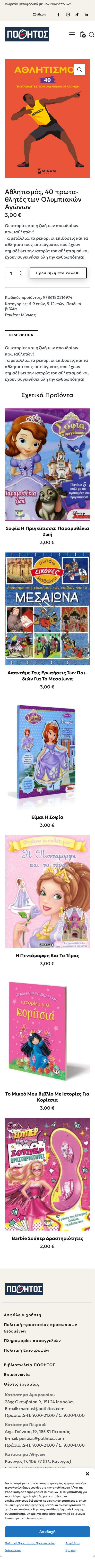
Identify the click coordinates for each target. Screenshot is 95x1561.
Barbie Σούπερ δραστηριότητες (47, 1238)
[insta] (67, 14)
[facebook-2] (58, 14)
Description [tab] (21, 335)
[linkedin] (86, 14)
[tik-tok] (77, 14)
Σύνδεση (39, 14)
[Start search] (91, 34)
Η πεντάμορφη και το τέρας (47, 955)
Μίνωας (28, 314)
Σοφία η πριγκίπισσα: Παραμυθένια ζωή (47, 531)
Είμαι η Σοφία (47, 817)
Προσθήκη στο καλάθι (58, 273)
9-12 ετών (55, 303)
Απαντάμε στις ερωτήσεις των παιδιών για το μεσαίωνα (47, 676)
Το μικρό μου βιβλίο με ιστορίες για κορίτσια (47, 1097)
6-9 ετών (37, 303)
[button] (87, 1473)
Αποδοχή (47, 1531)
